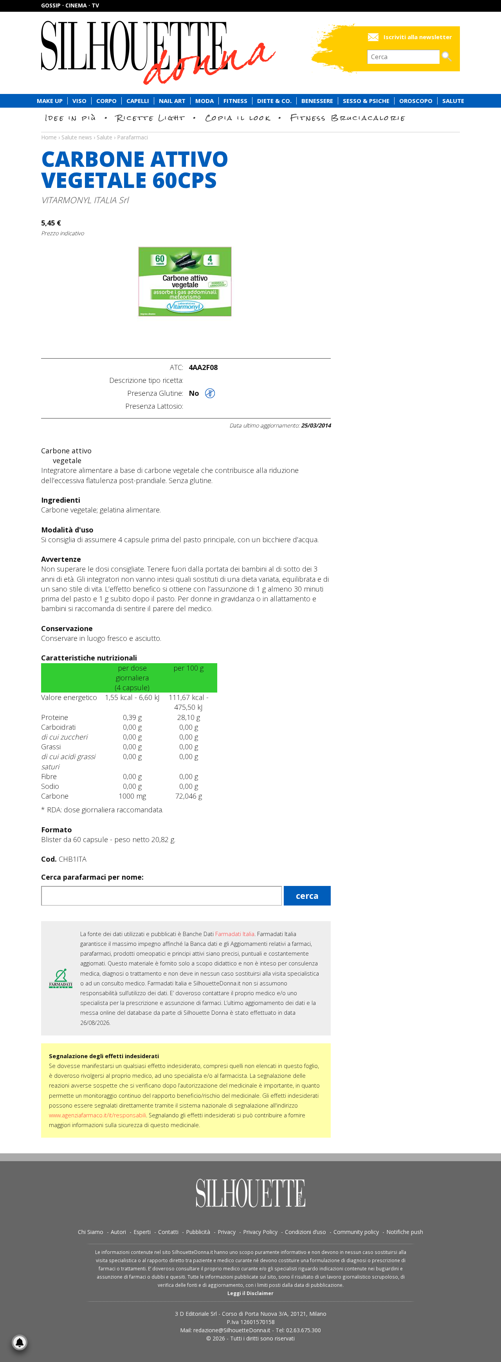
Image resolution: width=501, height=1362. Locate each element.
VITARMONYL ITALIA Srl (84, 200)
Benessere (317, 101)
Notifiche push (404, 1232)
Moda (204, 101)
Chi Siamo (90, 1232)
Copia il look (237, 117)
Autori (118, 1232)
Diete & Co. (274, 101)
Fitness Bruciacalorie (348, 117)
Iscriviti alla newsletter (418, 37)
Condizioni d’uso (305, 1232)
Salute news (250, 130)
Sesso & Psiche (366, 101)
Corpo (106, 101)
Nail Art (172, 101)
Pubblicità (198, 1232)
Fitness (235, 101)
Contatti (168, 1232)
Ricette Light (151, 117)
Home (49, 137)
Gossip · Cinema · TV (70, 5)
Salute (453, 101)
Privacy (227, 1232)
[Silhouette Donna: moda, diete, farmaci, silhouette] (191, 53)
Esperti (142, 1232)
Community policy (356, 1232)
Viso (79, 101)
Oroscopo (416, 101)
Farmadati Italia (234, 934)
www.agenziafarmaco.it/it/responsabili (97, 1115)
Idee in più (71, 117)
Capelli (137, 101)
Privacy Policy (260, 1232)
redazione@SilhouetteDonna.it (231, 1330)
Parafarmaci (132, 137)
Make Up (50, 101)
